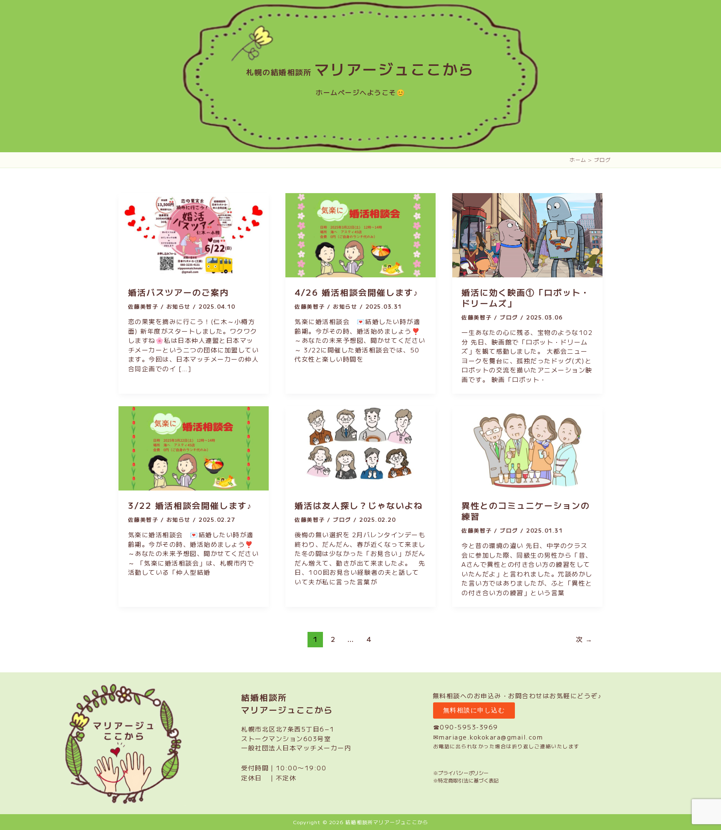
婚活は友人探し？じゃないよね (359, 505)
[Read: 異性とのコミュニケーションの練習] (527, 447)
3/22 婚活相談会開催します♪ (190, 505)
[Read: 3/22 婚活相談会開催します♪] (193, 447)
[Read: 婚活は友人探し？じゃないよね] (360, 447)
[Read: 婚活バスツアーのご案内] (193, 234)
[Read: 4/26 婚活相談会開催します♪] (360, 234)
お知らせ (178, 306)
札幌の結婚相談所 (360, 71)
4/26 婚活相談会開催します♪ (356, 292)
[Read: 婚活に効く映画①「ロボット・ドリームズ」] (527, 234)
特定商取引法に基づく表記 (468, 780)
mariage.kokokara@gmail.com (491, 736)
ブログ (509, 317)
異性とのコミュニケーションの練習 (525, 510)
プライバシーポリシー (463, 772)
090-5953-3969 (469, 726)
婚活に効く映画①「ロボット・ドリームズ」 (525, 297)
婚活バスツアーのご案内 (178, 292)
